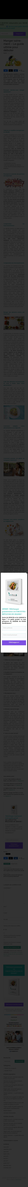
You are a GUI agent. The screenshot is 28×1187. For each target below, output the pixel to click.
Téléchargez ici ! (14, 642)
